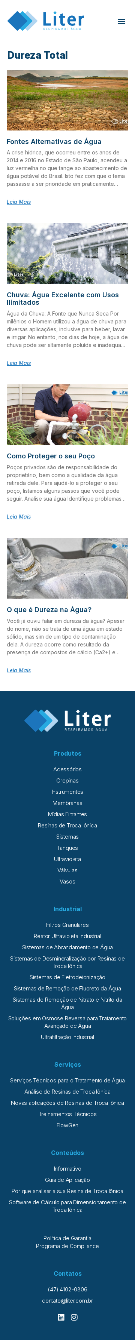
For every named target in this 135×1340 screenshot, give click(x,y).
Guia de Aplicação (67, 1179)
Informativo (67, 1168)
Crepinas (67, 780)
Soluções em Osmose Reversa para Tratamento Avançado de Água (67, 1022)
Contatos (68, 1273)
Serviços (67, 1064)
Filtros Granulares (67, 924)
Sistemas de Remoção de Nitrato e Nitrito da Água (67, 1003)
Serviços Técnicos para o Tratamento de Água (67, 1080)
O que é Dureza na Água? (49, 610)
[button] (121, 21)
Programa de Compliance (67, 1246)
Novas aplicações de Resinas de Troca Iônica (67, 1102)
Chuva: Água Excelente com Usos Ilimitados (63, 298)
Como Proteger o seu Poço (51, 456)
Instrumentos (68, 791)
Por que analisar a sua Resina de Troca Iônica (67, 1191)
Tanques (67, 847)
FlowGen (68, 1125)
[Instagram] (74, 1317)
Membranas (67, 802)
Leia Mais (19, 202)
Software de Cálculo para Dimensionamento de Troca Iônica (67, 1206)
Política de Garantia (68, 1238)
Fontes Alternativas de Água (54, 141)
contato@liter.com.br (67, 1300)
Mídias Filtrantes (67, 814)
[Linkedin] (61, 1317)
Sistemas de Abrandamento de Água (67, 947)
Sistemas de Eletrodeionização (67, 977)
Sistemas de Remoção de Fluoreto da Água (67, 988)
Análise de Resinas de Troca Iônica (67, 1091)
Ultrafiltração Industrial (67, 1037)
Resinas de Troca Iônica (67, 825)
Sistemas (67, 836)
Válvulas (67, 870)
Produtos (67, 753)
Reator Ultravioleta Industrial (67, 936)
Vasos (67, 881)
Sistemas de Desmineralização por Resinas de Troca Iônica (67, 962)
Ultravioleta (67, 859)
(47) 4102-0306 (67, 1289)
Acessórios (67, 769)
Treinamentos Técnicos (68, 1114)
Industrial (68, 909)
